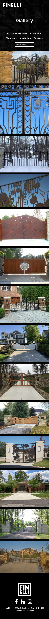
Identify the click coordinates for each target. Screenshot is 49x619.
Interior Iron (25, 38)
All (8, 33)
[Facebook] (16, 601)
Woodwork (11, 38)
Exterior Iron (36, 33)
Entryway (38, 38)
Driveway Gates (19, 33)
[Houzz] (22, 601)
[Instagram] (30, 601)
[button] (43, 5)
